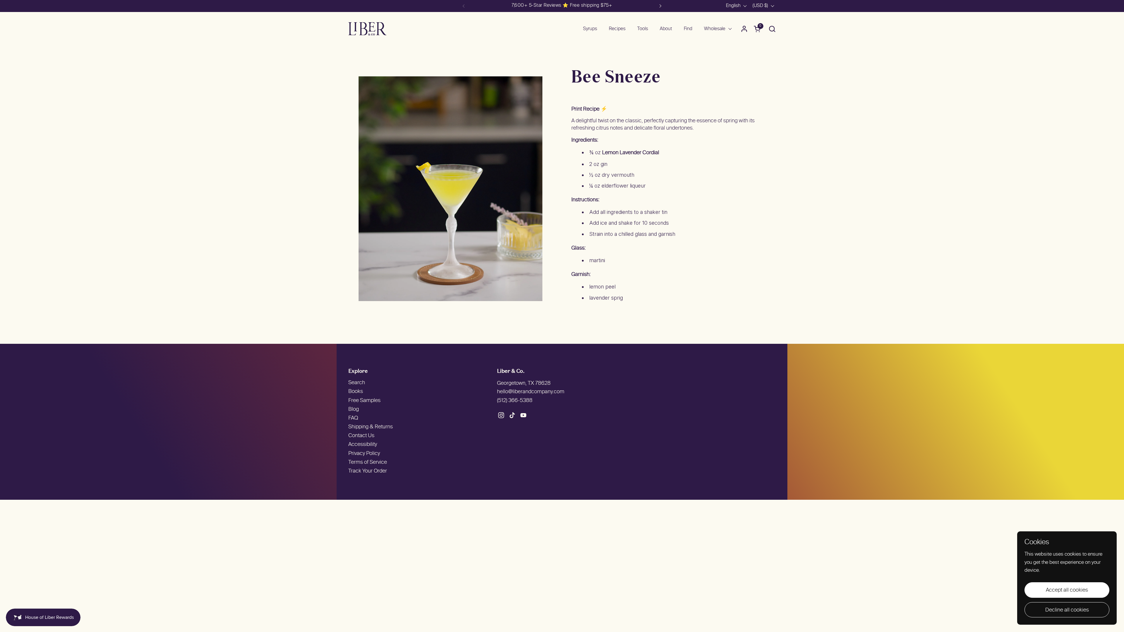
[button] (772, 28)
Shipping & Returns (370, 427)
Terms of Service (367, 462)
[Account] (744, 28)
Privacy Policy (364, 453)
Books (355, 391)
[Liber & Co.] (367, 28)
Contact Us (361, 435)
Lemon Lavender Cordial (630, 152)
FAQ (353, 418)
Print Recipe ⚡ (589, 109)
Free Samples (364, 400)
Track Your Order (367, 471)
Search (356, 382)
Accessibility (362, 444)
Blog (353, 409)
